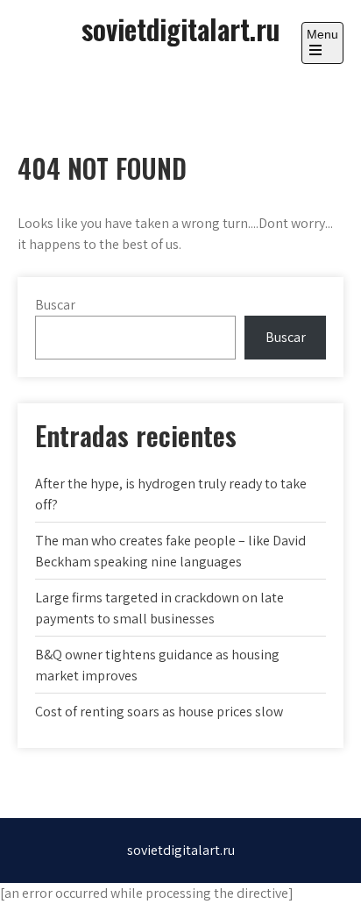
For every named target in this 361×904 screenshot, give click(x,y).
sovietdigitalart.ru (180, 28)
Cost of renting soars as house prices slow (159, 711)
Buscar (55, 304)
